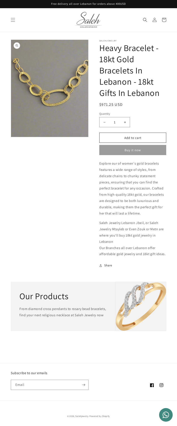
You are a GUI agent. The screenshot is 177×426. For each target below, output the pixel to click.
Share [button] (108, 265)
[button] (13, 20)
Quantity (104, 114)
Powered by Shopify (99, 416)
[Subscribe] (83, 385)
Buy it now (133, 150)
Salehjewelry (81, 416)
